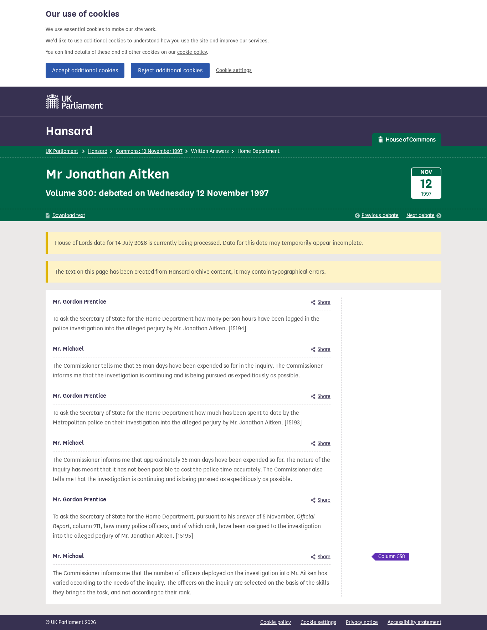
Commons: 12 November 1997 (149, 151)
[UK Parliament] (75, 101)
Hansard (69, 131)
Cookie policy (275, 622)
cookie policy (192, 52)
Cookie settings (234, 70)
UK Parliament (62, 151)
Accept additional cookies (85, 70)
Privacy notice (362, 622)
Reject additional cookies (170, 70)
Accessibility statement (414, 622)
